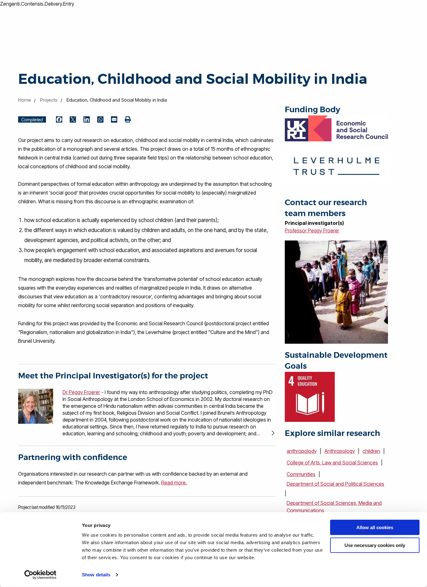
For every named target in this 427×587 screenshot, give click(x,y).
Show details (96, 574)
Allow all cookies (374, 527)
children (371, 451)
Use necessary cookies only (374, 545)
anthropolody (302, 451)
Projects (49, 100)
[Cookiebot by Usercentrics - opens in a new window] (40, 574)
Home (24, 100)
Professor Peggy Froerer (312, 230)
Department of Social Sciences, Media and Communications (334, 507)
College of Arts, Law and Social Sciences (332, 462)
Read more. (174, 482)
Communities (301, 474)
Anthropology (339, 451)
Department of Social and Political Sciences (335, 484)
